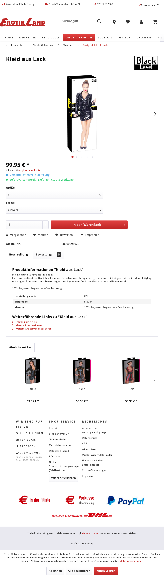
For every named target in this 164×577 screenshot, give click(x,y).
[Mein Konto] (141, 23)
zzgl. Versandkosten (30, 170)
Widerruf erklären (63, 478)
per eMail (28, 439)
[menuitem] (82, 21)
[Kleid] (32, 371)
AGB (84, 443)
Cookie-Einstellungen (94, 470)
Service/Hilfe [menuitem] (148, 5)
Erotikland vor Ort (59, 433)
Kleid (32, 389)
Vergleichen (17, 235)
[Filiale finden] (114, 23)
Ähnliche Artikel (20, 347)
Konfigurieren (105, 571)
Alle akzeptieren (79, 571)
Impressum (88, 476)
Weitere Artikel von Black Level (33, 328)
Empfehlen (91, 235)
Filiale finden (31, 433)
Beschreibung (18, 254)
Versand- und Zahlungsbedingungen (95, 430)
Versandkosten (90, 533)
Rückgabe (54, 456)
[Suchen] (99, 21)
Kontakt (53, 428)
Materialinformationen (28, 325)
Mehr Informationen (131, 561)
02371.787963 (30, 453)
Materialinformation (60, 445)
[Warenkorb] (155, 23)
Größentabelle (57, 439)
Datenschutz (89, 438)
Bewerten (66, 235)
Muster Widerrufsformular (97, 455)
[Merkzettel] (128, 23)
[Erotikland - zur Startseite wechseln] (22, 22)
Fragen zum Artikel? (26, 322)
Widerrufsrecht (90, 449)
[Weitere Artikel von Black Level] (146, 63)
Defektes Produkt (59, 451)
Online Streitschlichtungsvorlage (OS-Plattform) (64, 466)
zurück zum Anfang (82, 543)
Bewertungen (48, 254)
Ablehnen (55, 571)
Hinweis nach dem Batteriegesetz (92, 462)
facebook (28, 446)
